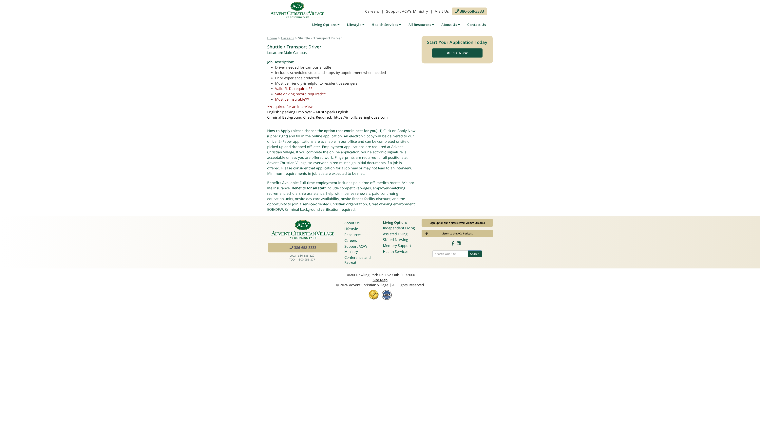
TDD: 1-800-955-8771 (303, 259)
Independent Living (399, 228)
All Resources (420, 24)
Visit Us (442, 11)
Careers (372, 11)
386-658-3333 (471, 11)
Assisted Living (395, 233)
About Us (449, 24)
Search (474, 254)
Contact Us (476, 24)
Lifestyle (354, 24)
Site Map (380, 280)
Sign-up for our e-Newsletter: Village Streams (457, 223)
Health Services (385, 24)
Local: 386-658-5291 (303, 255)
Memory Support (397, 245)
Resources (353, 234)
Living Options (325, 24)
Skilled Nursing (395, 239)
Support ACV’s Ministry (407, 11)
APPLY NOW (457, 52)
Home (272, 38)
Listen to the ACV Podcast (457, 233)
